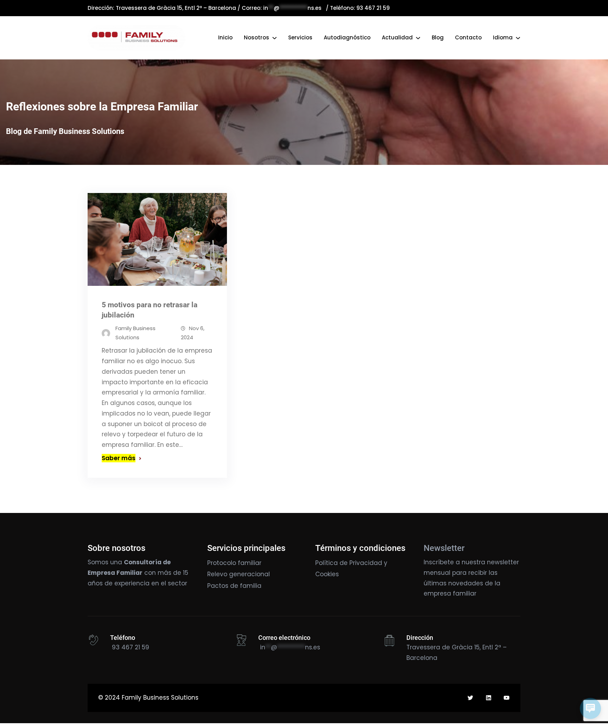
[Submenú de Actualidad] (418, 37)
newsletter (503, 562)
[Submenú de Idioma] (517, 37)
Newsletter (444, 548)
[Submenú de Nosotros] (274, 37)
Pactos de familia (234, 586)
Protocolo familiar (234, 563)
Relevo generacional (238, 574)
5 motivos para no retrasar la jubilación (149, 310)
